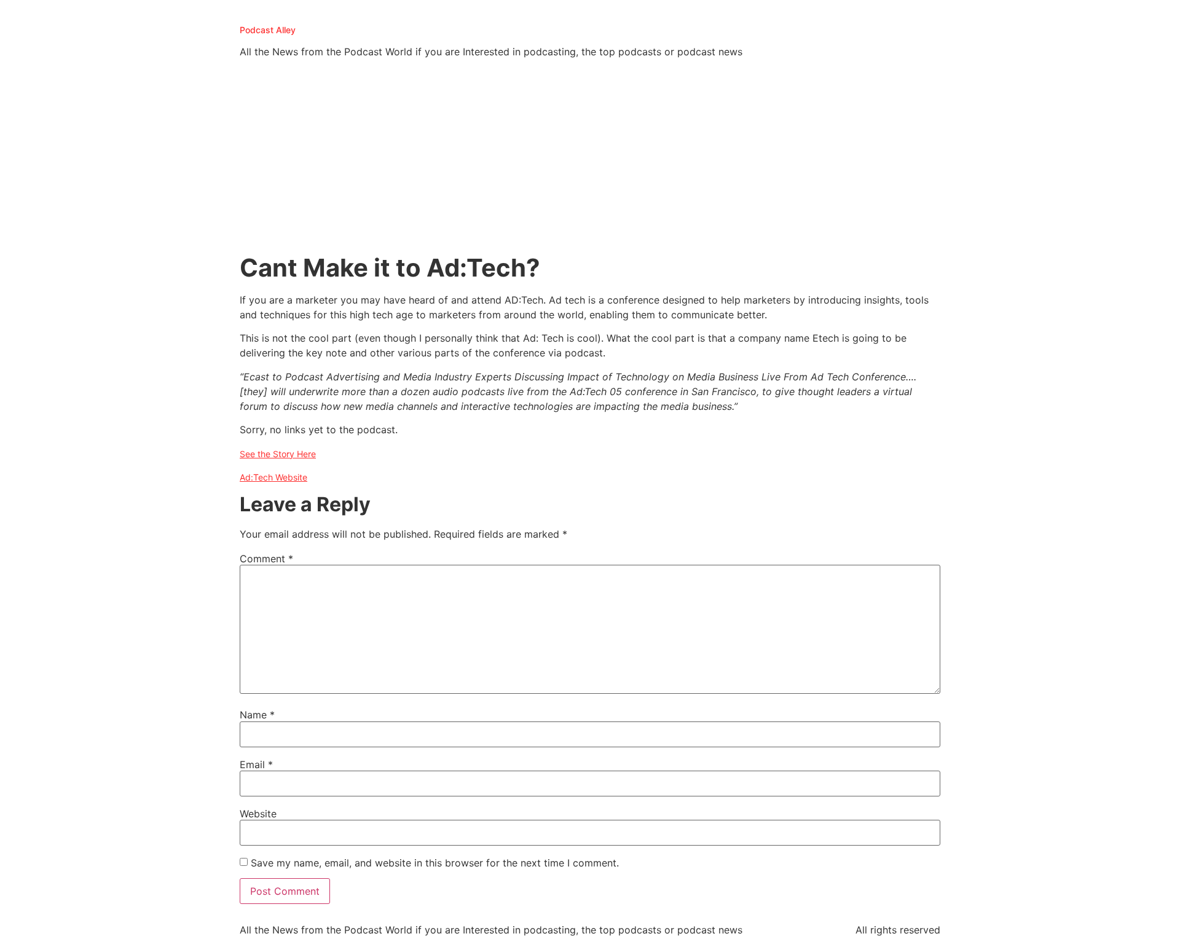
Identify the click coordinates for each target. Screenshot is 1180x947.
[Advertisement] (590, 161)
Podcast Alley (268, 30)
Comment (266, 559)
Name (257, 715)
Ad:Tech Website (273, 477)
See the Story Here (278, 454)
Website (258, 814)
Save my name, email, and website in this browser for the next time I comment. (435, 863)
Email (256, 764)
